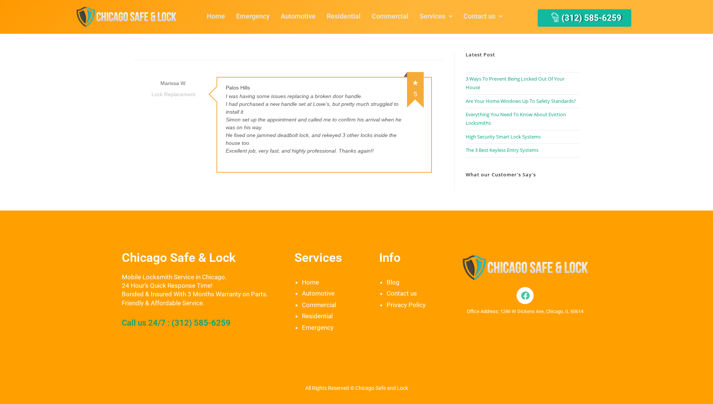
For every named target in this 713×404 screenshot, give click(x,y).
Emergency (253, 16)
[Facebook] (525, 295)
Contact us (479, 16)
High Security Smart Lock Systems (503, 136)
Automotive (298, 16)
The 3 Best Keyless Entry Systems (502, 150)
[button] (436, 16)
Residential (344, 16)
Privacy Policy (406, 305)
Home (216, 16)
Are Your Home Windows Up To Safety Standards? (521, 101)
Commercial (390, 16)
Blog (393, 282)
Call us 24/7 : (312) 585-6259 (176, 323)
